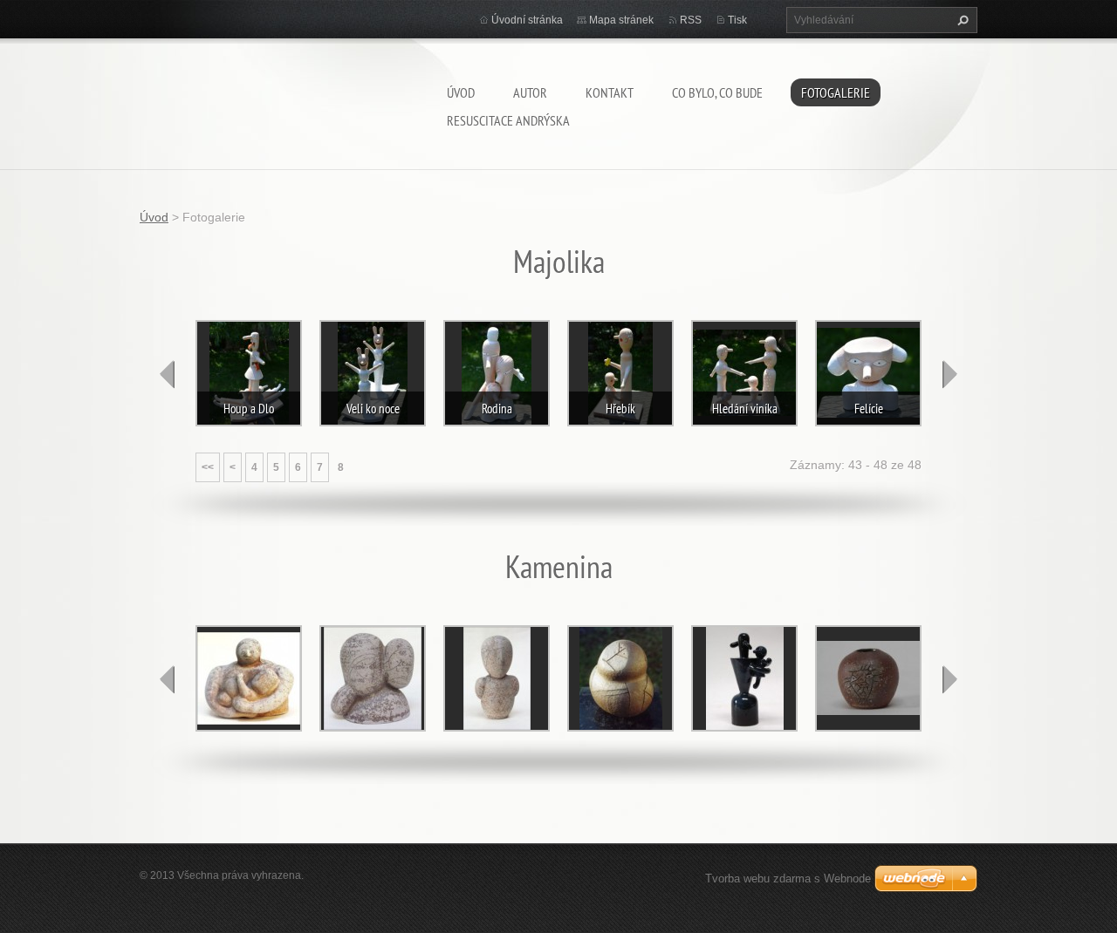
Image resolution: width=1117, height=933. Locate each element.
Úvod (461, 92)
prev (167, 374)
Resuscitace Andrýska (508, 120)
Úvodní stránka (527, 20)
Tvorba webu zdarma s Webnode (788, 878)
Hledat (961, 20)
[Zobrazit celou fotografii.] (249, 678)
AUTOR (530, 92)
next (949, 374)
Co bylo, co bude (717, 92)
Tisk (737, 20)
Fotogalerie (835, 92)
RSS (691, 20)
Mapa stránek (621, 20)
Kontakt (610, 92)
